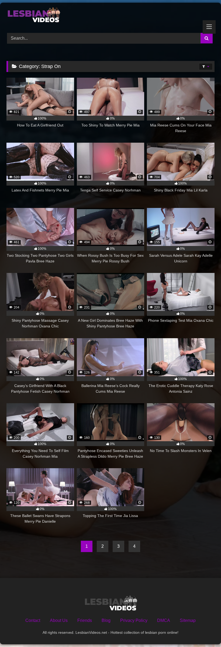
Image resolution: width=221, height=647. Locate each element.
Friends (84, 620)
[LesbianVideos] (110, 16)
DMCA (163, 620)
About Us (59, 620)
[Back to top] (204, 631)
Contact (32, 620)
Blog (106, 620)
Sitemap (188, 620)
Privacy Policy (133, 620)
